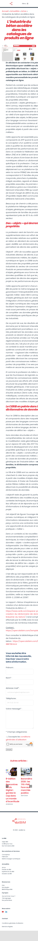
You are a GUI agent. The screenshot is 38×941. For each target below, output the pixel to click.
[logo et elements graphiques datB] (11, 2)
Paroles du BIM (6, 869)
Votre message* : (14, 708)
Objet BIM (5, 842)
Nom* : (9, 678)
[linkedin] (6, 912)
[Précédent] (7, 786)
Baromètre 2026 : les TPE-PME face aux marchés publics (26, 785)
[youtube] (3, 912)
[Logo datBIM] (19, 815)
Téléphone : (11, 698)
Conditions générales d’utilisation (12, 923)
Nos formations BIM (8, 846)
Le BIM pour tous (7, 844)
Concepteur (6, 855)
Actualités (14, 11)
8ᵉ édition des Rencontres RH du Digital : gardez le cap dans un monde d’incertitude (12, 790)
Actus (23, 11)
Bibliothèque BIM (7, 889)
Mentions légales (7, 926)
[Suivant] (30, 786)
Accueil (5, 11)
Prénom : (10, 667)
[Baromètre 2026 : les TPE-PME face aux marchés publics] (26, 772)
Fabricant (5, 857)
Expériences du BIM (8, 871)
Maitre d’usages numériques (11, 859)
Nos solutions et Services (11, 851)
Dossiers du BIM (7, 874)
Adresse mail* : (13, 688)
